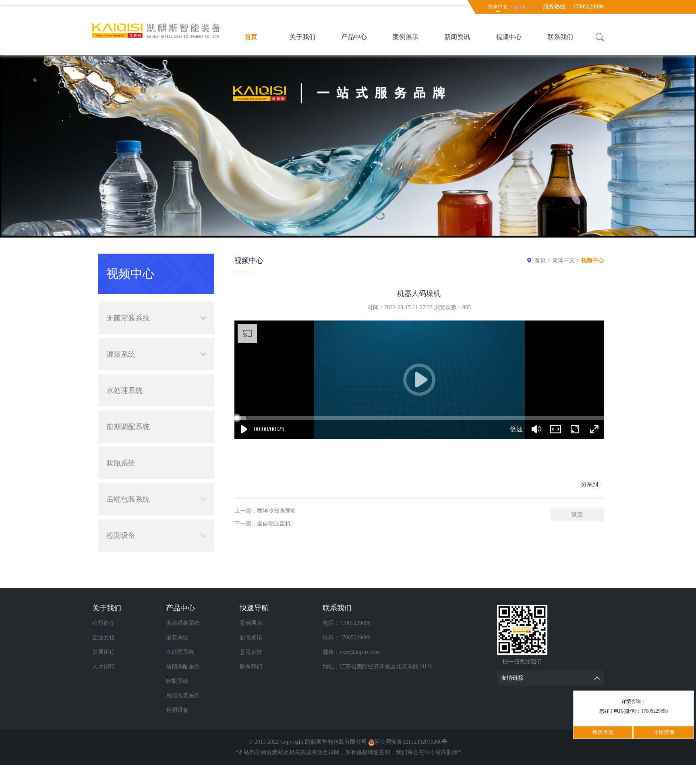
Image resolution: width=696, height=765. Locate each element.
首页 (250, 36)
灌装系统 (120, 354)
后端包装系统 (128, 499)
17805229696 (654, 711)
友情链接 (512, 678)
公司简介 (103, 623)
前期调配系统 (128, 427)
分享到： (592, 485)
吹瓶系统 (120, 463)
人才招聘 (103, 667)
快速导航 (254, 608)
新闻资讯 (457, 36)
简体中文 (498, 7)
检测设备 (120, 535)
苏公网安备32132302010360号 (410, 742)
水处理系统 (124, 391)
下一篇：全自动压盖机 (262, 524)
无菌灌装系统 (128, 318)
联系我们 (560, 36)
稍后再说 (602, 732)
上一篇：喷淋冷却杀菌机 (265, 511)
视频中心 (509, 36)
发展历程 (103, 652)
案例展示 (405, 36)
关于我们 (302, 36)
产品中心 (354, 36)
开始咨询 (663, 732)
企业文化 (103, 638)
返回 (577, 515)
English (518, 7)
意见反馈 (251, 652)
